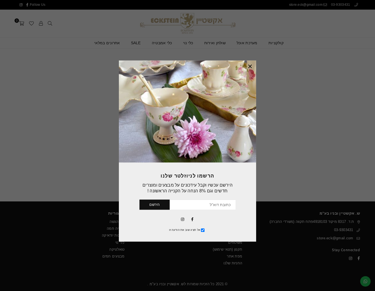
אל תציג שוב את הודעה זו (184, 229)
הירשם (154, 205)
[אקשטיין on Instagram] (182, 219)
